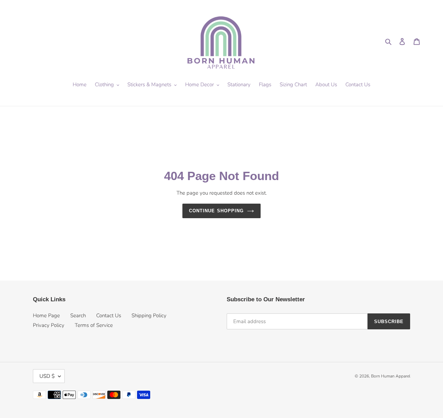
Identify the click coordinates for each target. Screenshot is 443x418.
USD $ (47, 376)
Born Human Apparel (390, 376)
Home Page (46, 315)
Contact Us (108, 315)
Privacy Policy (48, 325)
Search (78, 315)
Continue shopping (216, 210)
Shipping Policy (149, 315)
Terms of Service (94, 325)
